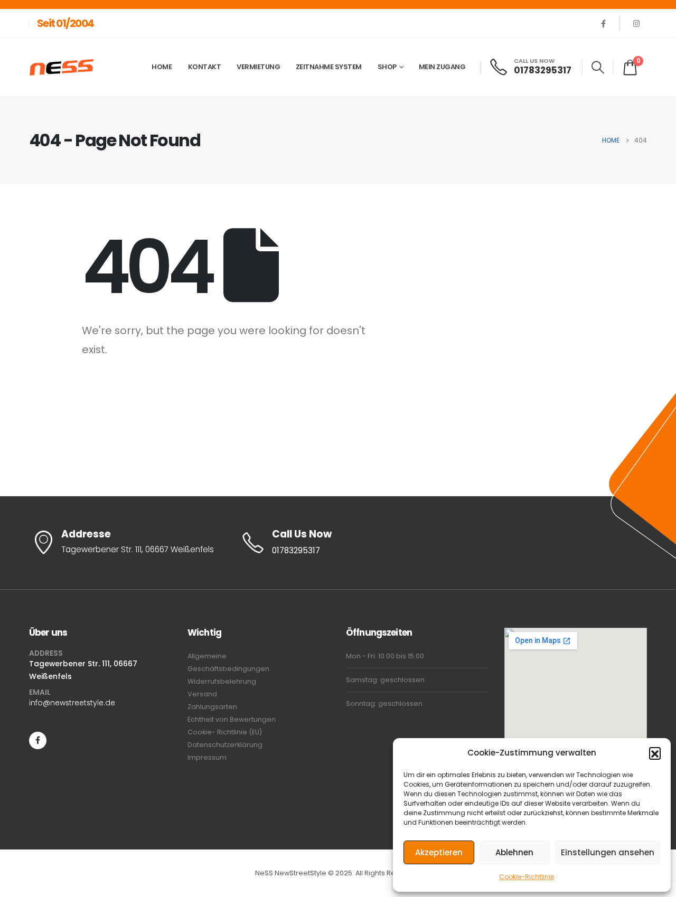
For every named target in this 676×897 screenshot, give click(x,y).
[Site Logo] (61, 67)
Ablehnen (514, 852)
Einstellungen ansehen (607, 852)
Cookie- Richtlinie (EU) (224, 732)
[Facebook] (603, 23)
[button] (655, 753)
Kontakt (204, 67)
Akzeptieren (439, 852)
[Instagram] (636, 23)
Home (162, 67)
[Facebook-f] (37, 740)
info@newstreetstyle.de (72, 702)
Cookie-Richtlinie (526, 876)
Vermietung (258, 67)
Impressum (207, 757)
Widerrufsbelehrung (221, 681)
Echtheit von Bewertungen (231, 719)
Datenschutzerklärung (224, 744)
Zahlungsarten (212, 706)
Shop (387, 67)
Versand (202, 694)
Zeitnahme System (329, 67)
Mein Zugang (442, 67)
